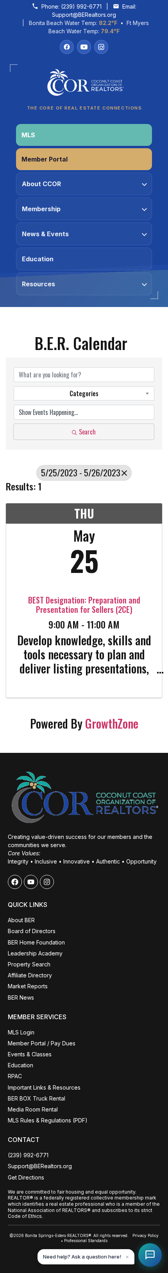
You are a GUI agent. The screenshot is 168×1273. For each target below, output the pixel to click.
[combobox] (84, 393)
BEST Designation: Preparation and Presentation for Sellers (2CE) (84, 604)
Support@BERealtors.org (84, 14)
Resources (38, 284)
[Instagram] (101, 47)
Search (87, 431)
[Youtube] (31, 882)
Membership (41, 209)
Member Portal (44, 159)
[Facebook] (67, 47)
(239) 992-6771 (81, 6)
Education (38, 259)
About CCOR (41, 184)
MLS (28, 135)
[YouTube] (84, 47)
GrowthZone (111, 723)
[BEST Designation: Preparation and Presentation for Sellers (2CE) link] (84, 568)
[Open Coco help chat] (150, 1255)
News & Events (45, 234)
